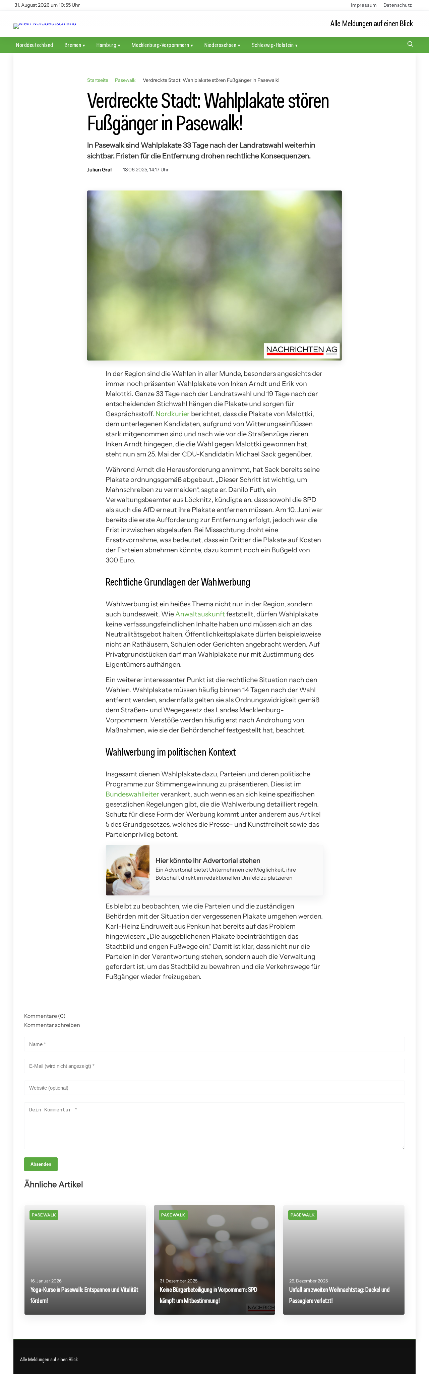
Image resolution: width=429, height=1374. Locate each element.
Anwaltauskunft (200, 614)
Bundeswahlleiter (132, 794)
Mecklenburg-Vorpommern (160, 45)
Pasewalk (125, 80)
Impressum (364, 5)
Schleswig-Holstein (273, 45)
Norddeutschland (34, 45)
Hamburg (106, 45)
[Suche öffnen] (410, 44)
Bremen (73, 45)
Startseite (97, 80)
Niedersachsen (220, 45)
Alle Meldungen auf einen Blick (371, 23)
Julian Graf (99, 170)
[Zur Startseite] (44, 23)
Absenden (40, 1164)
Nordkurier (173, 414)
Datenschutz (397, 5)
